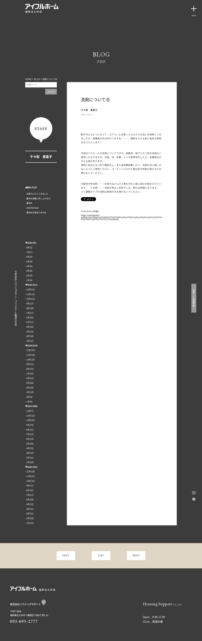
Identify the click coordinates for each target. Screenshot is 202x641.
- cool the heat (32, 208)
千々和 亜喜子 (41, 156)
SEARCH (51, 91)
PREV (66, 555)
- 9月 (27, 304)
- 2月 (27, 275)
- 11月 (28, 294)
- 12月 (28, 290)
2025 (29, 285)
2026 (29, 243)
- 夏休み (28, 203)
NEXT (136, 555)
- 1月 (27, 280)
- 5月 (27, 261)
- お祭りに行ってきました (36, 194)
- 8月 (27, 247)
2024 (29, 346)
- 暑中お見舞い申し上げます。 (38, 199)
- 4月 (27, 266)
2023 (29, 406)
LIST (101, 555)
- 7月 (27, 252)
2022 (29, 467)
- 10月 (28, 299)
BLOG (37, 79)
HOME (28, 79)
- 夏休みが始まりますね (35, 213)
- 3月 (27, 271)
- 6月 (27, 257)
